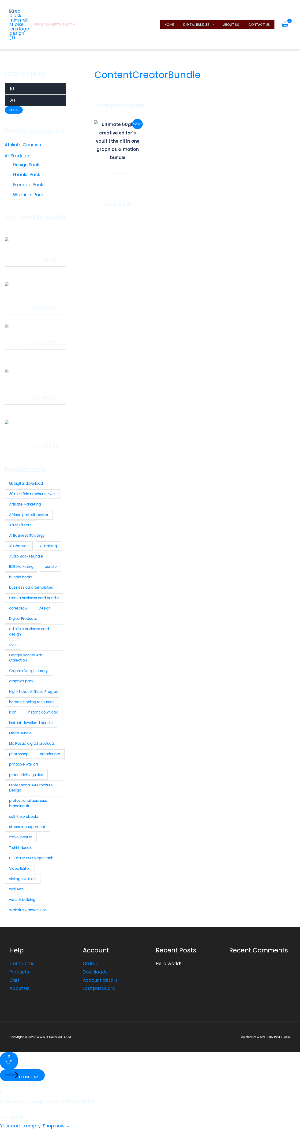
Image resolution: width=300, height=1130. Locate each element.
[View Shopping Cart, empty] (285, 24)
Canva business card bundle (34, 597)
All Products (17, 156)
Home (169, 24)
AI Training (48, 545)
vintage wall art (22, 878)
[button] (212, 24)
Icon (12, 712)
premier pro (50, 753)
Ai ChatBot (18, 545)
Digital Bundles (196, 24)
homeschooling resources (31, 701)
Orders (90, 963)
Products (19, 972)
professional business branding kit (28, 803)
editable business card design (29, 631)
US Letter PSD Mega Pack (31, 857)
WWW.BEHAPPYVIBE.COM (54, 24)
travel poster (20, 837)
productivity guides (26, 774)
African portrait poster (28, 514)
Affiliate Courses (23, 145)
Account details (100, 980)
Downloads (95, 972)
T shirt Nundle (21, 847)
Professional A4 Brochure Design (31, 788)
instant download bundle (31, 722)
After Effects (20, 525)
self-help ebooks (24, 816)
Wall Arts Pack (28, 195)
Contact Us (259, 24)
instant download (43, 712)
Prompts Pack (28, 185)
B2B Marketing (21, 566)
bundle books (21, 577)
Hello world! (168, 963)
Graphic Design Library (28, 670)
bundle (51, 566)
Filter (14, 109)
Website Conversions (28, 909)
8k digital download (26, 483)
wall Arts (16, 889)
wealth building (22, 899)
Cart (14, 980)
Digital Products (23, 618)
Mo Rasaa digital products (32, 743)
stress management (27, 826)
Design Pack (26, 165)
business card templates (31, 587)
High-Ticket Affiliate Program (34, 691)
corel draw (18, 608)
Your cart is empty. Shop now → (35, 1126)
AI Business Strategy (27, 535)
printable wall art (23, 764)
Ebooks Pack (26, 174)
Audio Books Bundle (26, 556)
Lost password (99, 988)
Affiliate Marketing (25, 504)
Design (45, 608)
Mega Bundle (20, 733)
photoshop (19, 753)
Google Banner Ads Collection (26, 658)
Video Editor (19, 868)
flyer (13, 644)
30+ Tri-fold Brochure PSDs (32, 493)
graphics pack (21, 681)
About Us (231, 24)
